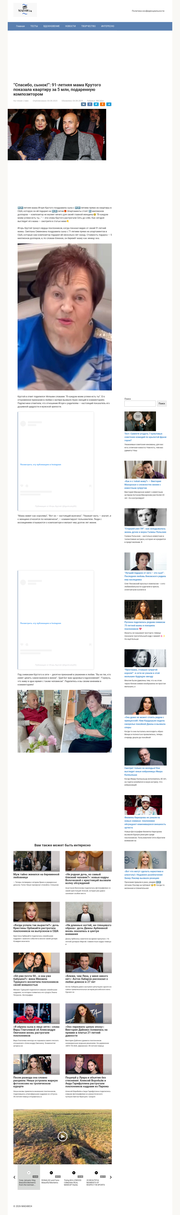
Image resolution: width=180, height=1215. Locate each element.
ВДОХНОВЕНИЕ (51, 26)
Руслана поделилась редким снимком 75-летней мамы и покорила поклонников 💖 (144, 625)
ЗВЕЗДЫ (100, 101)
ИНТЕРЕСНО (107, 26)
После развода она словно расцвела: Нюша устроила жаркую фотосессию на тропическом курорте (35, 1082)
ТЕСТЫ (34, 26)
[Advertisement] (90, 54)
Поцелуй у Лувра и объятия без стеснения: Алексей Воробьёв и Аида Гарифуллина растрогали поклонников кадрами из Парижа (87, 1082)
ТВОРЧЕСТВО (88, 26)
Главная (20, 26)
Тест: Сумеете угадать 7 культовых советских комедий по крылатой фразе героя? (145, 437)
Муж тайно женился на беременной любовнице (36, 876)
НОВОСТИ (70, 26)
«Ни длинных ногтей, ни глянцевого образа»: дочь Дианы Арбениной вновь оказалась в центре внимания (88, 930)
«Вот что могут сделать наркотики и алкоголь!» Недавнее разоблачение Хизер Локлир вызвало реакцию (143, 874)
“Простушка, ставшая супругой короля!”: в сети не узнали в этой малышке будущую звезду (142, 673)
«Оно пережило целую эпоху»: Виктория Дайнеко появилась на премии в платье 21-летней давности (86, 1031)
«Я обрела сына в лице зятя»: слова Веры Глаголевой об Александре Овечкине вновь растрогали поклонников (36, 1031)
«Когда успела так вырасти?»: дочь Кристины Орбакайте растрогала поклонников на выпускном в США (36, 928)
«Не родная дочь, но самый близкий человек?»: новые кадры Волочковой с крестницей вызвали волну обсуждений (88, 879)
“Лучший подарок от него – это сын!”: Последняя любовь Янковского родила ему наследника (145, 576)
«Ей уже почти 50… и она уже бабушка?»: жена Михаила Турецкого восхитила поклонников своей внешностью (35, 980)
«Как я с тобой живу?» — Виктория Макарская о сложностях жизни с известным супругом (142, 484)
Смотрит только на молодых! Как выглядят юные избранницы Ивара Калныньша (143, 771)
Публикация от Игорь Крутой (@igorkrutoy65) (55, 506)
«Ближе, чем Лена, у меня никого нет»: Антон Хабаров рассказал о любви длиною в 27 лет (86, 978)
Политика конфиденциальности (148, 11)
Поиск (127, 399)
